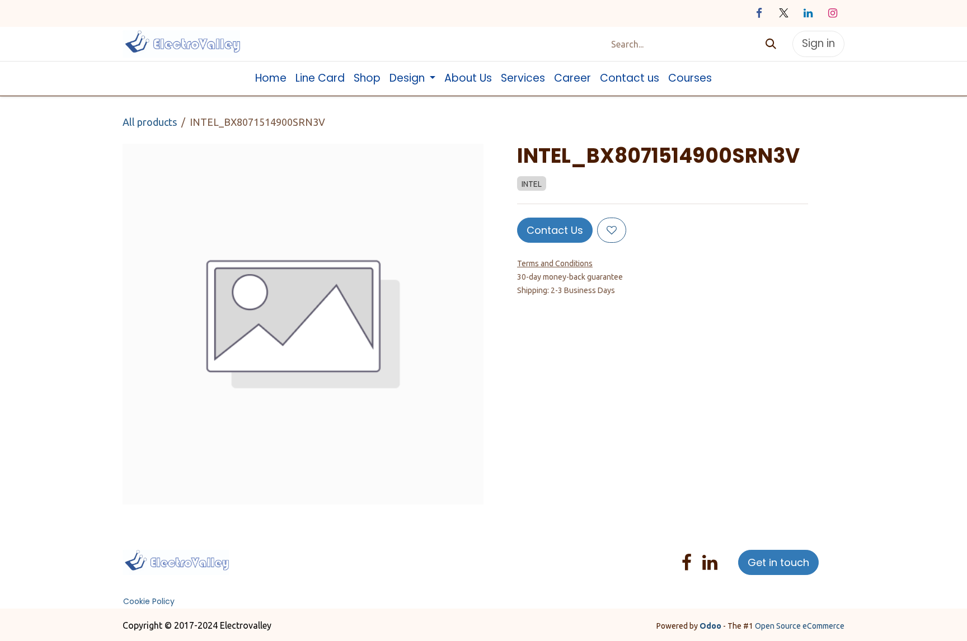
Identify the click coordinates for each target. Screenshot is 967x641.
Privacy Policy (422, 556)
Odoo (711, 625)
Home (267, 556)
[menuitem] (271, 78)
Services (375, 556)
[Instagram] (833, 13)
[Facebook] (759, 13)
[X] (783, 13)
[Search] (771, 44)
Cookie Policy (149, 601)
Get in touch (778, 562)
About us (299, 556)
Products (338, 556)
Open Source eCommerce (799, 625)
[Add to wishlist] (611, 230)
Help (463, 556)
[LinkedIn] (808, 13)
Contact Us (555, 230)
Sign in (818, 43)
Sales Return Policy (294, 569)
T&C (347, 569)
